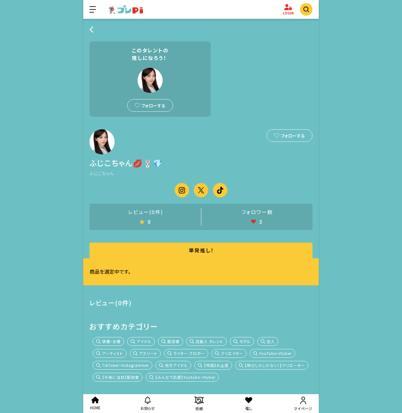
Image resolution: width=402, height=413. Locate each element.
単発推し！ (201, 250)
